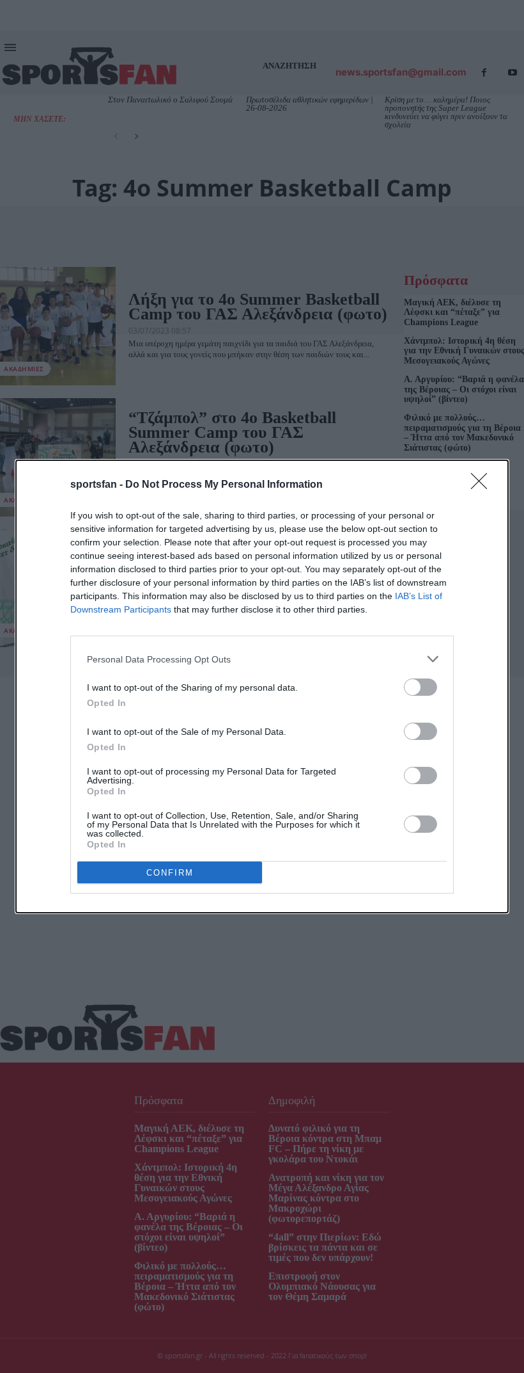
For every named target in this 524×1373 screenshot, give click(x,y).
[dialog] (262, 686)
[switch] (420, 687)
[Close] (483, 485)
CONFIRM (170, 873)
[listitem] (262, 659)
